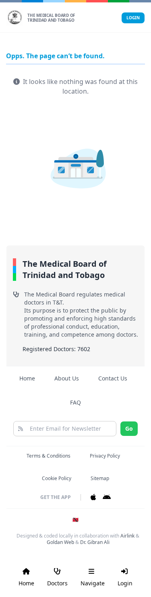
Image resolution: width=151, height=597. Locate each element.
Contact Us (112, 378)
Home (27, 378)
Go (129, 428)
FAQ (75, 402)
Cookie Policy (56, 478)
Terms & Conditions (48, 455)
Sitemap (100, 478)
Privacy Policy (105, 455)
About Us (66, 378)
